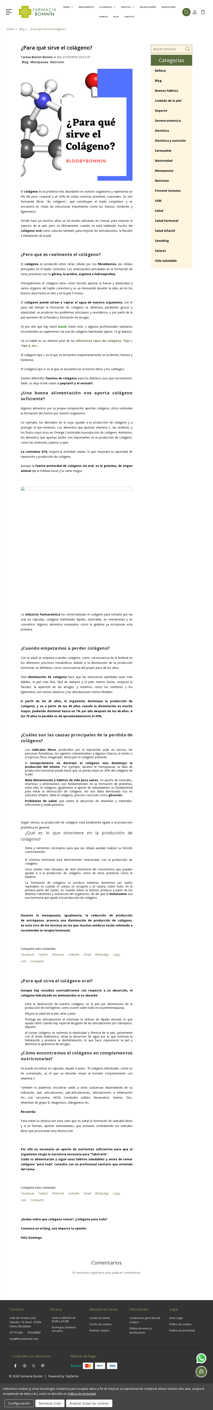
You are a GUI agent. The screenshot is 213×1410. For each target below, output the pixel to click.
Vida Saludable (166, 261)
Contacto (129, 16)
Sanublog (162, 241)
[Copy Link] (23, 833)
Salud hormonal (166, 221)
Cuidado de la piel (168, 101)
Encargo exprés (148, 7)
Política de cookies (180, 1324)
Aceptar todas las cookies (89, 1403)
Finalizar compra (99, 1330)
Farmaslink (163, 151)
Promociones (169, 7)
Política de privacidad (182, 1330)
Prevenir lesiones (168, 191)
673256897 (34, 1332)
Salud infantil (165, 231)
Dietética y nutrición (170, 141)
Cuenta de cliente (99, 1318)
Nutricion (57, 62)
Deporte (161, 111)
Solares (160, 251)
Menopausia (39, 62)
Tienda (66, 7)
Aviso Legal (176, 1318)
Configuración (19, 1403)
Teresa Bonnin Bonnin (37, 57)
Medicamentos (86, 7)
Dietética (162, 131)
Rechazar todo (50, 1403)
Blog (116, 16)
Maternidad (163, 161)
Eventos (103, 16)
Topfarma (71, 1376)
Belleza (160, 71)
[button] (9, 11)
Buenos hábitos (166, 91)
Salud (159, 211)
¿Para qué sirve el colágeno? (56, 47)
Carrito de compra (100, 1324)
